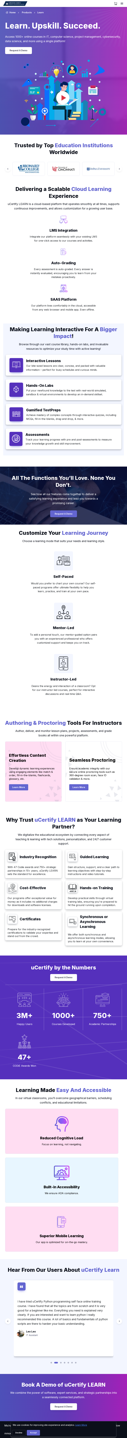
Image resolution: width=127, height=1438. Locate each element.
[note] (63, 219)
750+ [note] (102, 1015)
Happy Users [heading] (24, 1024)
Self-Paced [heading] (63, 576)
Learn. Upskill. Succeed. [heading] (53, 25)
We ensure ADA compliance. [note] (62, 1193)
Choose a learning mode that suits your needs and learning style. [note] (63, 541)
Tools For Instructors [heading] (63, 723)
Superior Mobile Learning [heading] (62, 1236)
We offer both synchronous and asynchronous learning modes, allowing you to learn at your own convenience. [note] (91, 938)
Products (27, 12)
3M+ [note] (24, 1015)
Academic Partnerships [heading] (102, 1024)
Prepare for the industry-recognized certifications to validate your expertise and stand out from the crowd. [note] (33, 933)
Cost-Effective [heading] (33, 888)
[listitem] (38, 12)
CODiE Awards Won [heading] (24, 1065)
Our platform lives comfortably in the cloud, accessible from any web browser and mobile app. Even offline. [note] (63, 307)
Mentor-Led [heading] (63, 628)
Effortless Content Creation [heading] (27, 758)
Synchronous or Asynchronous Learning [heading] (94, 922)
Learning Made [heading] (63, 1090)
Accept (33, 1433)
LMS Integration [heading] (63, 230)
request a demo (18, 50)
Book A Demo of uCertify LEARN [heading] (63, 1385)
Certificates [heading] (30, 919)
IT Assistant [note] (32, 1335)
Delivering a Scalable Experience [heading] (63, 192)
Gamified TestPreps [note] (43, 410)
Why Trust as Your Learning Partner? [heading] (63, 823)
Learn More (20, 788)
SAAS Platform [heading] (63, 299)
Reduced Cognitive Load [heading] (61, 1138)
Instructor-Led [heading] (63, 679)
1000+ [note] (63, 1015)
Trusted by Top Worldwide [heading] (63, 148)
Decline (18, 1433)
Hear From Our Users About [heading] (63, 1270)
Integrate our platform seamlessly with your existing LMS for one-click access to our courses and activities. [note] (63, 238)
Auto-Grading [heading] (63, 263)
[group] (28, 168)
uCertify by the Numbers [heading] (63, 967)
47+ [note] (24, 1057)
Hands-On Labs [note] (39, 385)
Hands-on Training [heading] (96, 888)
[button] (51, 1362)
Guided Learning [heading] (94, 857)
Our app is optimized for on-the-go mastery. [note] (62, 1242)
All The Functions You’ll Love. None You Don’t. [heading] (63, 481)
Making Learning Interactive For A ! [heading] (63, 332)
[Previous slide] (8, 169)
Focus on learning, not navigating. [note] (62, 1144)
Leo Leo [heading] (31, 1331)
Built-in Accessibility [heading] (62, 1187)
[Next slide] (119, 169)
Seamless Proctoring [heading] (92, 760)
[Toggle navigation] (122, 3)
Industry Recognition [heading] (38, 857)
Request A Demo (63, 513)
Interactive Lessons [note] (43, 361)
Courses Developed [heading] (63, 1024)
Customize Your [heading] (63, 533)
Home (12, 12)
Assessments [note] (37, 434)
